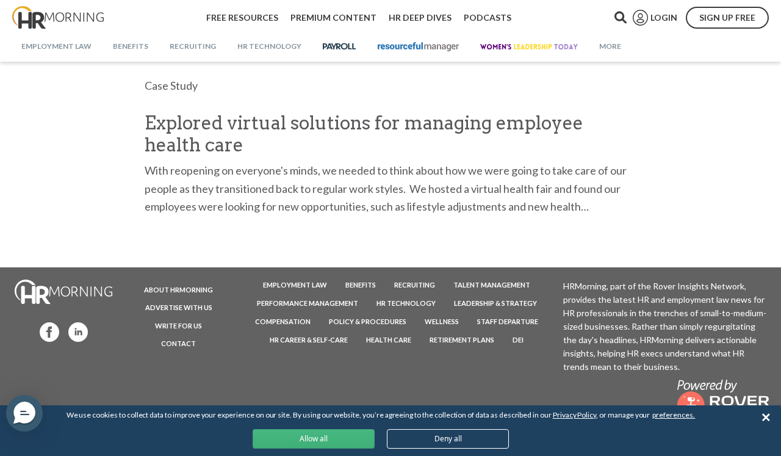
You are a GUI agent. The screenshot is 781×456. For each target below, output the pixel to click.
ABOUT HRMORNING (178, 290)
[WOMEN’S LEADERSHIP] (529, 47)
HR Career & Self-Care (309, 340)
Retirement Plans (462, 340)
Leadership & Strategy (495, 303)
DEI (518, 340)
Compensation (283, 321)
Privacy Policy (574, 414)
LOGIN (663, 17)
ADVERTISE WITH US (178, 307)
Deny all (448, 438)
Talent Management (491, 285)
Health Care (388, 340)
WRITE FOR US (178, 326)
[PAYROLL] (339, 47)
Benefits (360, 285)
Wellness (442, 321)
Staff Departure (507, 321)
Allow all (314, 438)
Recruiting (414, 285)
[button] (24, 413)
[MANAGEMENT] (418, 47)
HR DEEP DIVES (420, 17)
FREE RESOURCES (242, 17)
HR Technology (406, 303)
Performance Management (307, 303)
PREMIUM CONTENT (333, 17)
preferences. (673, 414)
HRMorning (58, 17)
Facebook (45, 331)
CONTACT (178, 343)
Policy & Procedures (367, 321)
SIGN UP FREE (727, 17)
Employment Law (295, 285)
